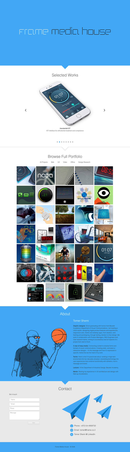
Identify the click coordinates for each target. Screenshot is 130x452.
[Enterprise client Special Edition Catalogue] (93, 292)
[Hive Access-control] (74, 292)
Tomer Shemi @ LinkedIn (84, 435)
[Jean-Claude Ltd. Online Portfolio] (103, 234)
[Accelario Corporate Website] (26, 234)
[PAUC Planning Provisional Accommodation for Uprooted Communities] (64, 272)
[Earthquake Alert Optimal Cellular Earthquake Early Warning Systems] (84, 272)
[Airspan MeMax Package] (26, 175)
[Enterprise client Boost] (45, 195)
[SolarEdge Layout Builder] (26, 195)
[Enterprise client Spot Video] (26, 214)
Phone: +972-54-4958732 (85, 426)
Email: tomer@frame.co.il (84, 430)
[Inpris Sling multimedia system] (103, 272)
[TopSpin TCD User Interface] (103, 195)
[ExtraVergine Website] (103, 214)
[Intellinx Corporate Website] (84, 214)
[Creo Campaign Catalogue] (84, 175)
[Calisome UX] (84, 195)
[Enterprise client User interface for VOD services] (35, 292)
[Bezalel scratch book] (64, 175)
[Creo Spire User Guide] (64, 234)
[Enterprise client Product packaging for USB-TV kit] (45, 253)
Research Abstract (65, 138)
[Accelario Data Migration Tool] (55, 292)
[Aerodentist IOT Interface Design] (103, 253)
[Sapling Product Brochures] (103, 175)
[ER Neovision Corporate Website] (64, 253)
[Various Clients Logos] (45, 175)
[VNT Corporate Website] (64, 214)
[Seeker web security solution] (64, 195)
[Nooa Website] (45, 272)
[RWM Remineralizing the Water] (26, 253)
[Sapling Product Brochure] (84, 234)
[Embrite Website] (84, 253)
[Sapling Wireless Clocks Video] (45, 234)
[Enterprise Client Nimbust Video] (45, 214)
